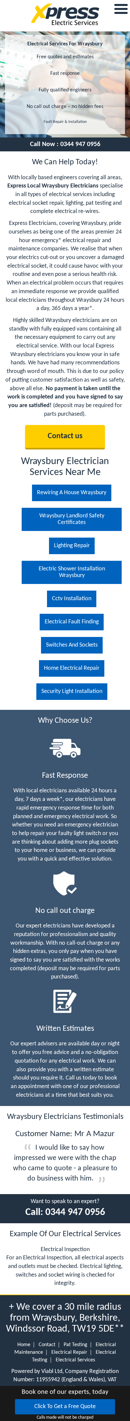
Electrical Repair (69, 1352)
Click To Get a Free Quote (65, 1406)
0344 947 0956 (80, 144)
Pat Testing (75, 1344)
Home (23, 1344)
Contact (47, 1344)
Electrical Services (75, 1360)
